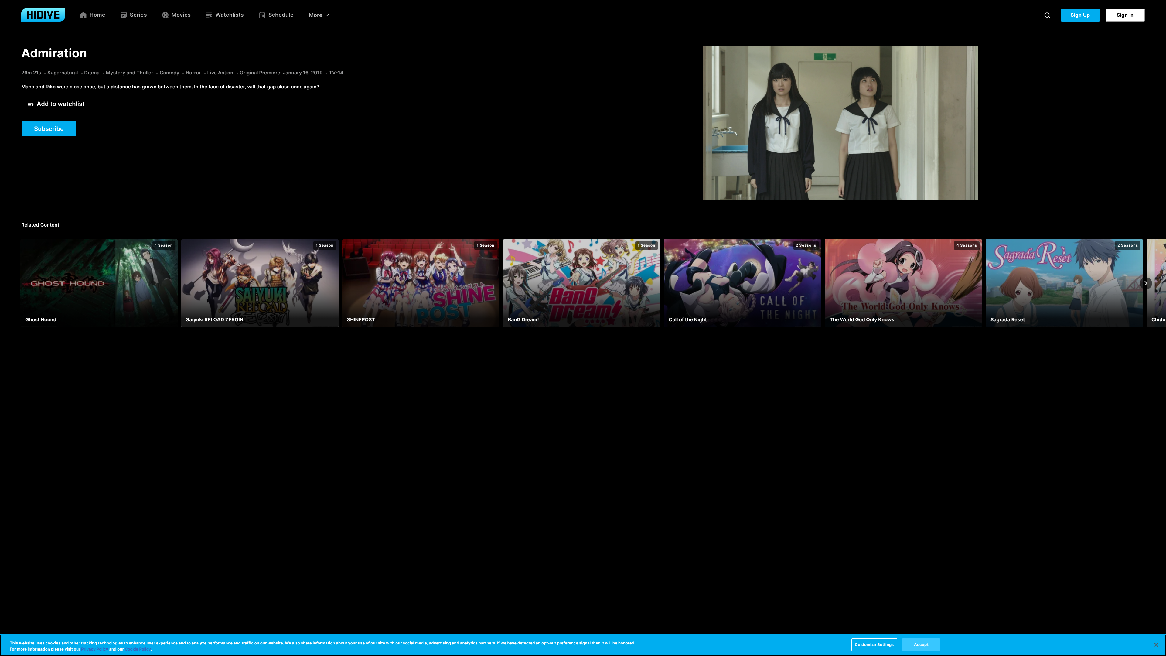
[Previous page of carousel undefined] (20, 283)
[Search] (1047, 15)
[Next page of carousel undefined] (1146, 283)
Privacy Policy (94, 649)
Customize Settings (874, 644)
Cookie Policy (138, 649)
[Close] (1156, 644)
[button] (56, 103)
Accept (921, 644)
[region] (583, 645)
